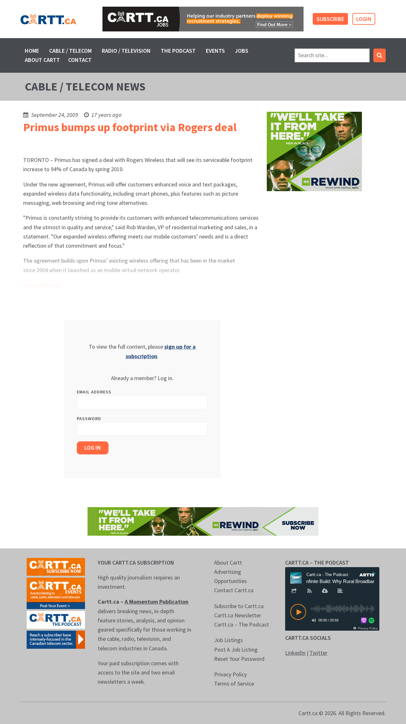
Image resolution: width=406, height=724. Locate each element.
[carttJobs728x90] (203, 19)
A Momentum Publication (156, 601)
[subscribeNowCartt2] (56, 566)
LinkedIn (295, 652)
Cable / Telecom (70, 50)
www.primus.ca (41, 285)
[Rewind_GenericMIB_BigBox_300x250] (314, 150)
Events (215, 50)
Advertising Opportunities (230, 576)
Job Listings (228, 640)
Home (32, 50)
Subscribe (330, 19)
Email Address (94, 392)
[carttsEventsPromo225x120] (56, 592)
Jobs (241, 50)
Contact (80, 60)
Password (89, 418)
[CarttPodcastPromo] (56, 619)
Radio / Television (126, 50)
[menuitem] (31, 50)
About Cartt (42, 60)
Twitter (318, 652)
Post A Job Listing (236, 649)
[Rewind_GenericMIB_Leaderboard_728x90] (203, 520)
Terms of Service (234, 683)
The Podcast (178, 50)
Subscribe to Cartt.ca (239, 606)
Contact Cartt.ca (233, 590)
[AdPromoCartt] (56, 639)
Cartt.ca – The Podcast (241, 624)
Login (363, 19)
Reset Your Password (239, 658)
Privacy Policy (230, 674)
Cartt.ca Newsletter (237, 615)
